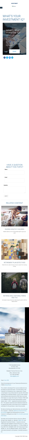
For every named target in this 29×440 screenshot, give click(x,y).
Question (6, 185)
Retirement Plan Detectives (14, 262)
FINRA (19, 420)
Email (6, 177)
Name (6, 169)
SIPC (23, 420)
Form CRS (6, 380)
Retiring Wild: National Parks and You (14, 297)
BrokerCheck (8, 385)
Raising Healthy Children (14, 229)
